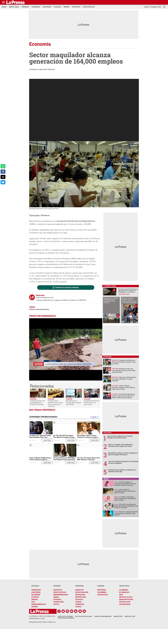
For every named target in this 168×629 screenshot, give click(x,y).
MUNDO (34, 599)
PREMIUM (79, 586)
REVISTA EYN (124, 602)
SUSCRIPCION (124, 604)
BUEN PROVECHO (126, 599)
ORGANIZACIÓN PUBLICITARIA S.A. (42, 622)
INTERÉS (57, 586)
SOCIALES (57, 599)
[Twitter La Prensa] (63, 611)
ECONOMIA (35, 595)
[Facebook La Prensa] (59, 611)
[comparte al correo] (3, 182)
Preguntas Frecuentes (66, 618)
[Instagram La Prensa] (67, 611)
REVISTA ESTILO (126, 597)
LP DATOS (79, 599)
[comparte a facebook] (3, 171)
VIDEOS (78, 602)
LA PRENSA (123, 590)
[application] (65, 349)
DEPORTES (57, 590)
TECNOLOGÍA (58, 602)
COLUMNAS (101, 592)
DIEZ (121, 595)
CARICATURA (102, 595)
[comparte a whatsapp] (3, 166)
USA (33, 602)
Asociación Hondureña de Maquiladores (75, 221)
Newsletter (118, 616)
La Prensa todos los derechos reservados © (42, 617)
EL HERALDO (124, 592)
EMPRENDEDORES (60, 595)
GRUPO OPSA (124, 586)
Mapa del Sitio (130, 616)
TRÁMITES (79, 604)
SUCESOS (35, 597)
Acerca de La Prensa (65, 616)
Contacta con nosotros (102, 616)
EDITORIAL (101, 590)
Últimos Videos (125, 294)
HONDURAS (36, 590)
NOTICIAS (35, 586)
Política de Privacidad (83, 616)
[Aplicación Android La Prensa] (80, 611)
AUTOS (56, 604)
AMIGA (56, 597)
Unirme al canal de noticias (67, 287)
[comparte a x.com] (3, 177)
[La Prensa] (39, 611)
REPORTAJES (80, 597)
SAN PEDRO (36, 592)
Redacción (51, 69)
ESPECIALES (80, 595)
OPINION (100, 586)
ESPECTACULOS (59, 592)
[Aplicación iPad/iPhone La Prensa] (76, 611)
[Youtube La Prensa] (71, 611)
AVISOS (78, 606)
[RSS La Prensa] (84, 611)
